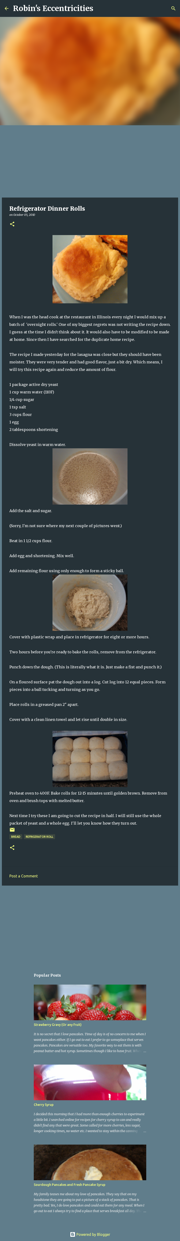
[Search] (100, 8)
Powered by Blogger (92, 1234)
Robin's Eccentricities (53, 8)
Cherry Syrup (43, 1105)
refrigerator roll (39, 836)
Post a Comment (23, 876)
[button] (12, 224)
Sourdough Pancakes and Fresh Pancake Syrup (69, 1185)
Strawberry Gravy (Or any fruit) (58, 1025)
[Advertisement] (90, 160)
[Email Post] (12, 831)
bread (15, 836)
